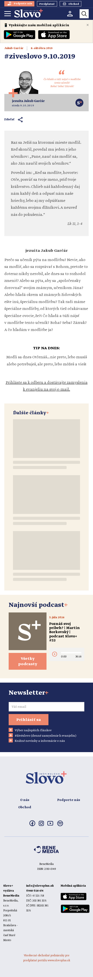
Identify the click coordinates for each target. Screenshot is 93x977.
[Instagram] (41, 825)
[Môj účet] (70, 13)
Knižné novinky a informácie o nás (40, 741)
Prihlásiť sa (28, 719)
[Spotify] (60, 826)
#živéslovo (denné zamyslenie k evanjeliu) (45, 736)
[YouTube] (50, 824)
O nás (24, 800)
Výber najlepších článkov (33, 730)
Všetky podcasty (27, 661)
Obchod (24, 807)
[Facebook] (32, 825)
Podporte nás (68, 800)
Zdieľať (9, 119)
